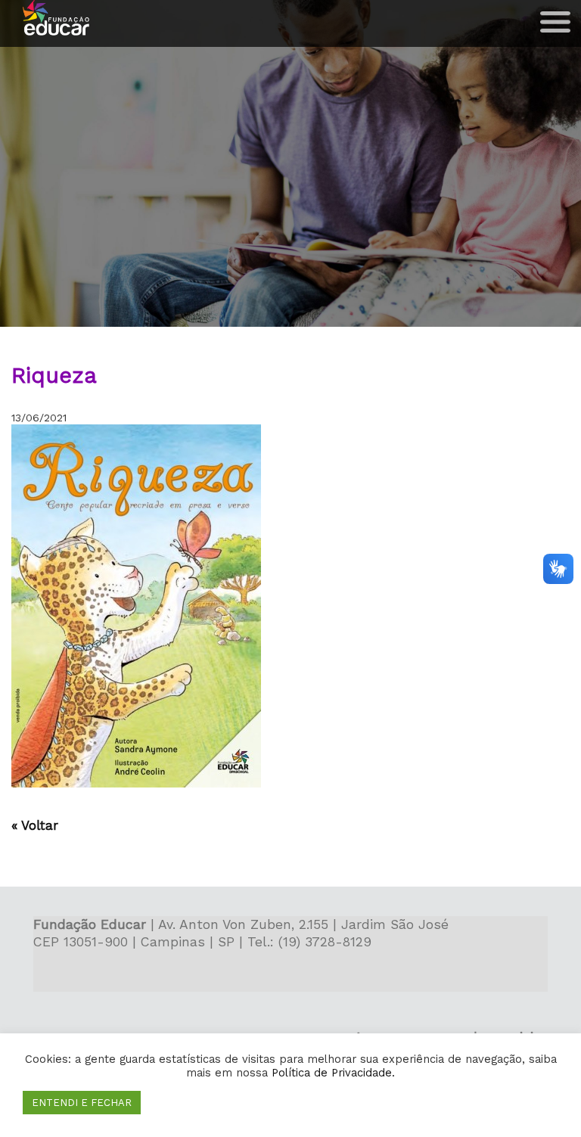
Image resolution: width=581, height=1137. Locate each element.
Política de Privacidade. (333, 1073)
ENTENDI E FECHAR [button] (82, 1102)
